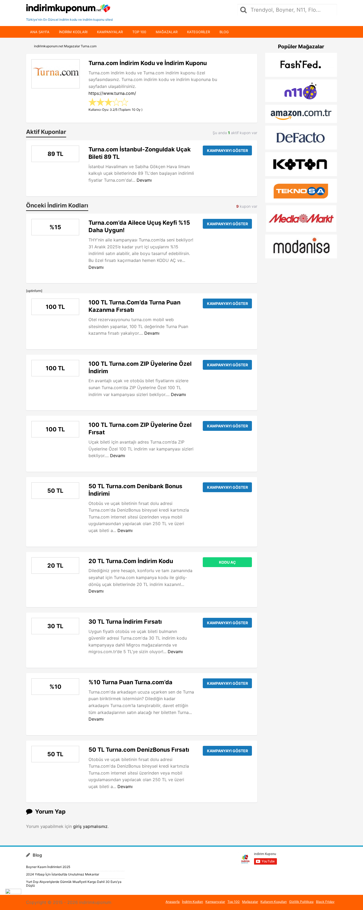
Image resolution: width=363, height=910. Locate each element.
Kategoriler (198, 32)
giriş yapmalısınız (90, 826)
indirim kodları (73, 32)
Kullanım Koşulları (273, 902)
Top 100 (139, 32)
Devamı (144, 180)
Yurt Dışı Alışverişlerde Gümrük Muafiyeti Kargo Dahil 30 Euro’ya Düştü (73, 883)
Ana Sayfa (39, 32)
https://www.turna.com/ (112, 93)
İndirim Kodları (192, 902)
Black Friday (325, 902)
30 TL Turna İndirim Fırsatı (125, 621)
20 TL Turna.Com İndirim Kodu (130, 561)
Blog (224, 32)
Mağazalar (167, 32)
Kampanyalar (110, 32)
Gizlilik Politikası (301, 902)
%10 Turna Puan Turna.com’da (130, 682)
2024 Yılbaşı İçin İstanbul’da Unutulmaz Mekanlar (62, 874)
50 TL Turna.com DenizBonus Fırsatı (138, 749)
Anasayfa (173, 902)
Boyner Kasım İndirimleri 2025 (48, 867)
